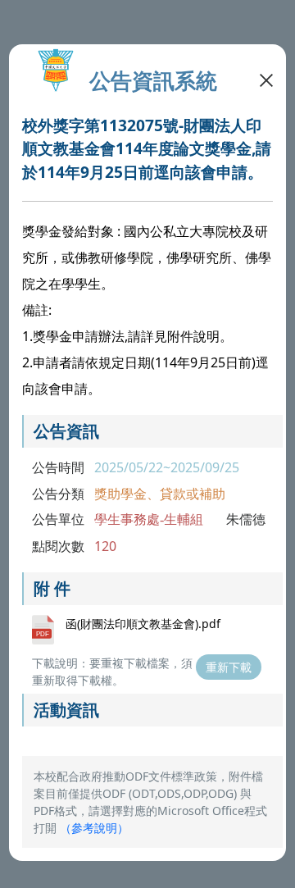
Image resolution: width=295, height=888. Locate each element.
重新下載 (229, 667)
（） (94, 828)
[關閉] (266, 79)
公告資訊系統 (153, 80)
